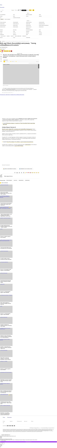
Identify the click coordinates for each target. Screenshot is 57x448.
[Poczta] (30, 10)
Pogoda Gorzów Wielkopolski (43, 25)
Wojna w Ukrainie (7, 19)
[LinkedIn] (1, 56)
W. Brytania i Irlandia (16, 17)
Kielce (40, 31)
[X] (1, 59)
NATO (14, 14)
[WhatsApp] (1, 58)
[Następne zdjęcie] (3, 443)
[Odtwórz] (4, 61)
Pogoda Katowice (29, 22)
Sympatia (15, 10)
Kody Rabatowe (20, 10)
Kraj (1, 11)
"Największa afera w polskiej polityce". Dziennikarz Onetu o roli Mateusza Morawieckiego (12, 94)
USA (0, 17)
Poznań (1, 31)
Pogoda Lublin (15, 25)
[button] (1, 61)
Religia (1, 37)
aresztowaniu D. (28, 144)
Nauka (14, 37)
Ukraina (40, 16)
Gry (17, 10)
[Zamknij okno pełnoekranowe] (1, 445)
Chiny (40, 14)
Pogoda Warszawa (3, 22)
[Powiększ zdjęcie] (38, 83)
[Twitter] (10, 425)
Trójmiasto (2, 34)
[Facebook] (1, 54)
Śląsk (14, 31)
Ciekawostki (28, 37)
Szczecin (40, 34)
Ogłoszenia (18, 10)
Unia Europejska (2, 14)
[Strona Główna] (28, 5)
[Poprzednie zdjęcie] (1, 443)
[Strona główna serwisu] (28, 8)
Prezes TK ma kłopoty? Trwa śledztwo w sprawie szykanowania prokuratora (20, 141)
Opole (27, 34)
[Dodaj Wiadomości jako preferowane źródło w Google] (14, 425)
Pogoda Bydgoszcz (3, 25)
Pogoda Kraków (15, 22)
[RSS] (7, 425)
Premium (2, 19)
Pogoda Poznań (28, 25)
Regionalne (28, 28)
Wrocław (14, 34)
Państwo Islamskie (29, 14)
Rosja (14, 16)
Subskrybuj (24, 10)
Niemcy (1, 16)
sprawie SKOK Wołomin (19, 145)
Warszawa (27, 31)
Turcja (27, 16)
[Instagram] (12, 425)
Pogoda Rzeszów (41, 22)
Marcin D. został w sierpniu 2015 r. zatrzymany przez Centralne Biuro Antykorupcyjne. (17, 129)
